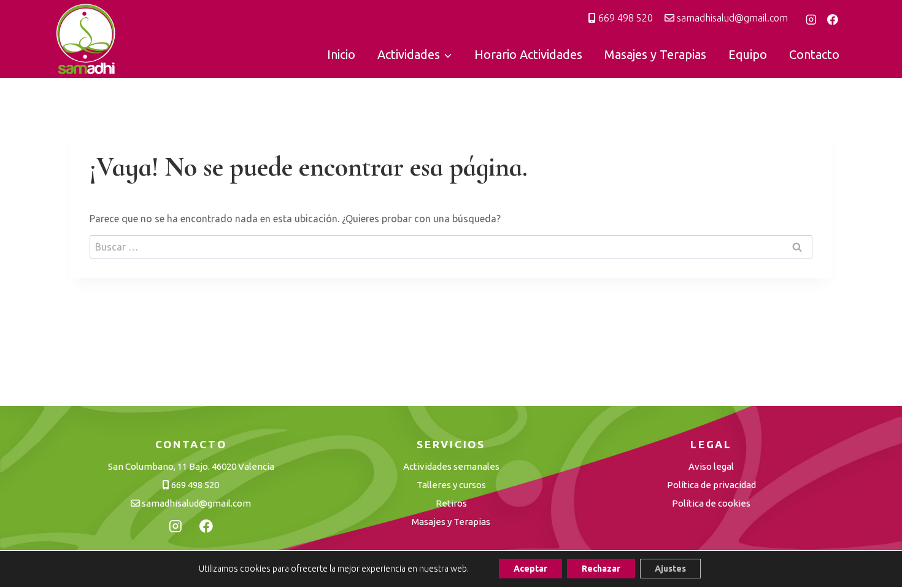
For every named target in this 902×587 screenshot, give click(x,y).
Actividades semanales (451, 466)
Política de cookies (711, 503)
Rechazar (601, 568)
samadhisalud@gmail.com (731, 17)
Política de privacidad (711, 485)
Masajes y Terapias (655, 54)
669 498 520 (624, 17)
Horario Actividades (528, 54)
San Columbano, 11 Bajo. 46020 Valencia (191, 466)
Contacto (814, 54)
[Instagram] (811, 20)
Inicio (341, 54)
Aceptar (530, 568)
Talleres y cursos (451, 485)
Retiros (451, 503)
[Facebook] (833, 20)
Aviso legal (711, 466)
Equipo (747, 54)
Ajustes (670, 568)
